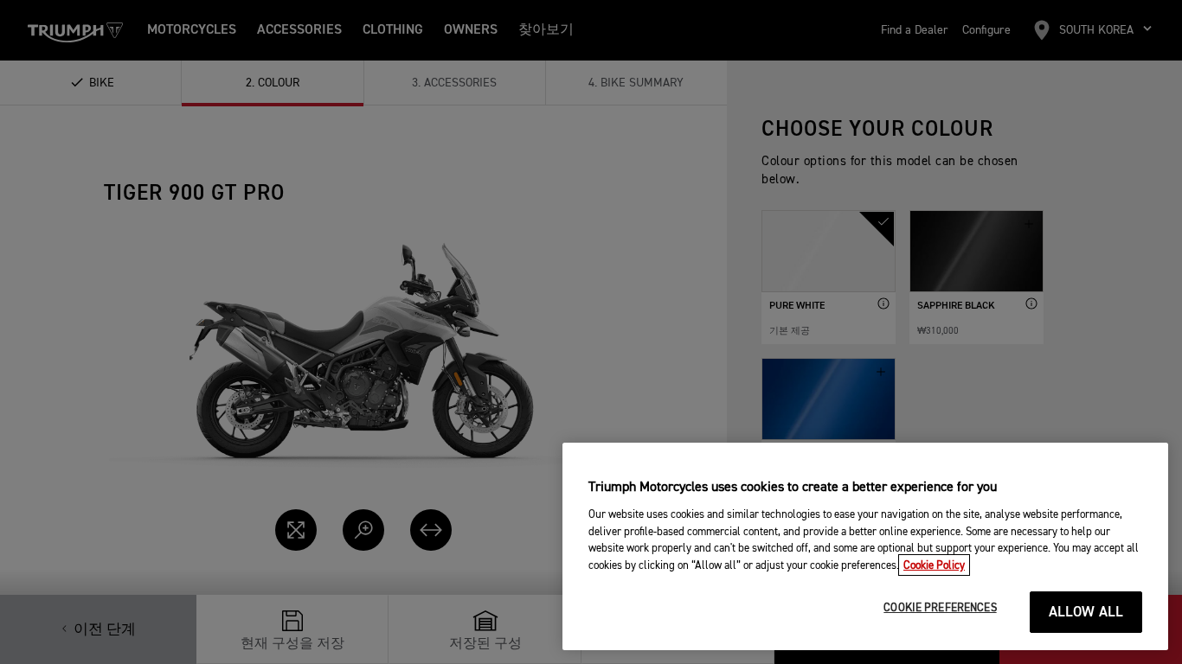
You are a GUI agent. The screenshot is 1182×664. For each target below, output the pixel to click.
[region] (865, 546)
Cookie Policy (934, 565)
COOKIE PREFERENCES (939, 608)
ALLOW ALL (1086, 612)
